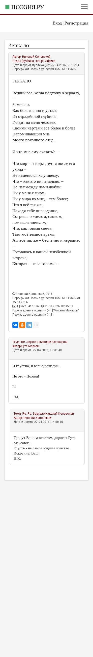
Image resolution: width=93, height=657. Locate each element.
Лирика (50, 61)
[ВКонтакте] (15, 325)
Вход (57, 23)
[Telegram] (29, 325)
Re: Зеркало (29, 342)
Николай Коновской (36, 56)
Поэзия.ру (27, 7)
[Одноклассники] (22, 325)
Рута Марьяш (30, 346)
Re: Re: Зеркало (33, 413)
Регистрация (76, 23)
